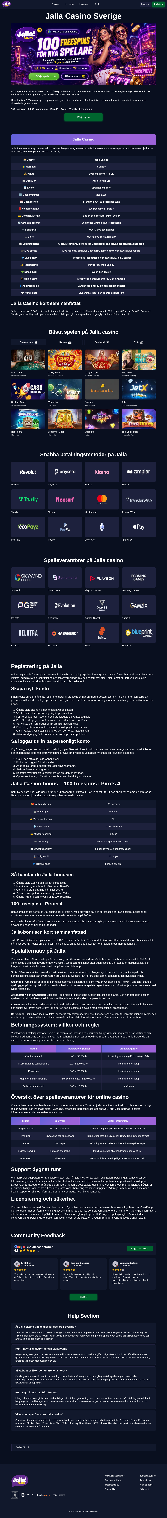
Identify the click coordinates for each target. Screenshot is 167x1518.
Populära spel (26, 342)
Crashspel (100, 342)
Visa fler (84, 1297)
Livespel (63, 342)
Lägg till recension (139, 1249)
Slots (136, 342)
